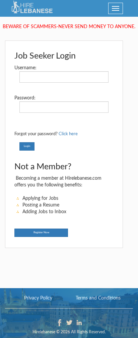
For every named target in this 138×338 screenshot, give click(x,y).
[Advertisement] (69, 264)
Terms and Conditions (98, 298)
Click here (68, 134)
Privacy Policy (38, 298)
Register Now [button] (41, 232)
